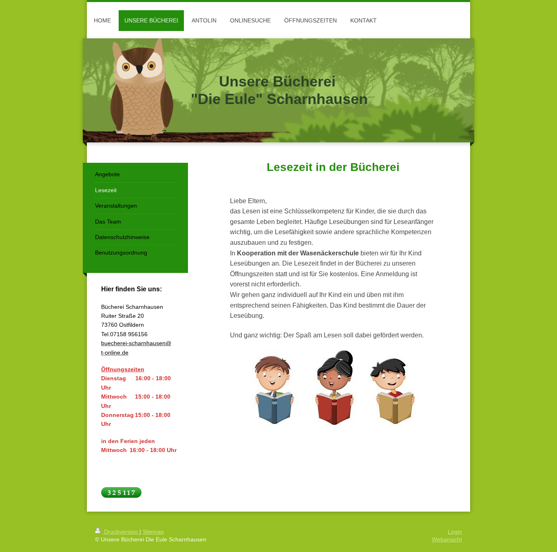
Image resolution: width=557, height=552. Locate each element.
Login (455, 531)
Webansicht (447, 539)
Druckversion (120, 531)
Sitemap (153, 531)
